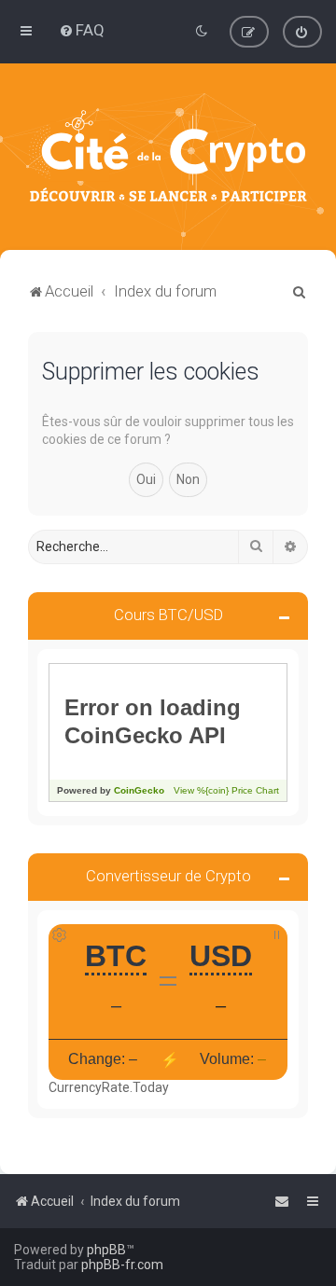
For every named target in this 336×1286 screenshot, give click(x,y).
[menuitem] (81, 30)
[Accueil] (168, 156)
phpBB (106, 1249)
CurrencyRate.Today (109, 1087)
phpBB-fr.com (122, 1264)
